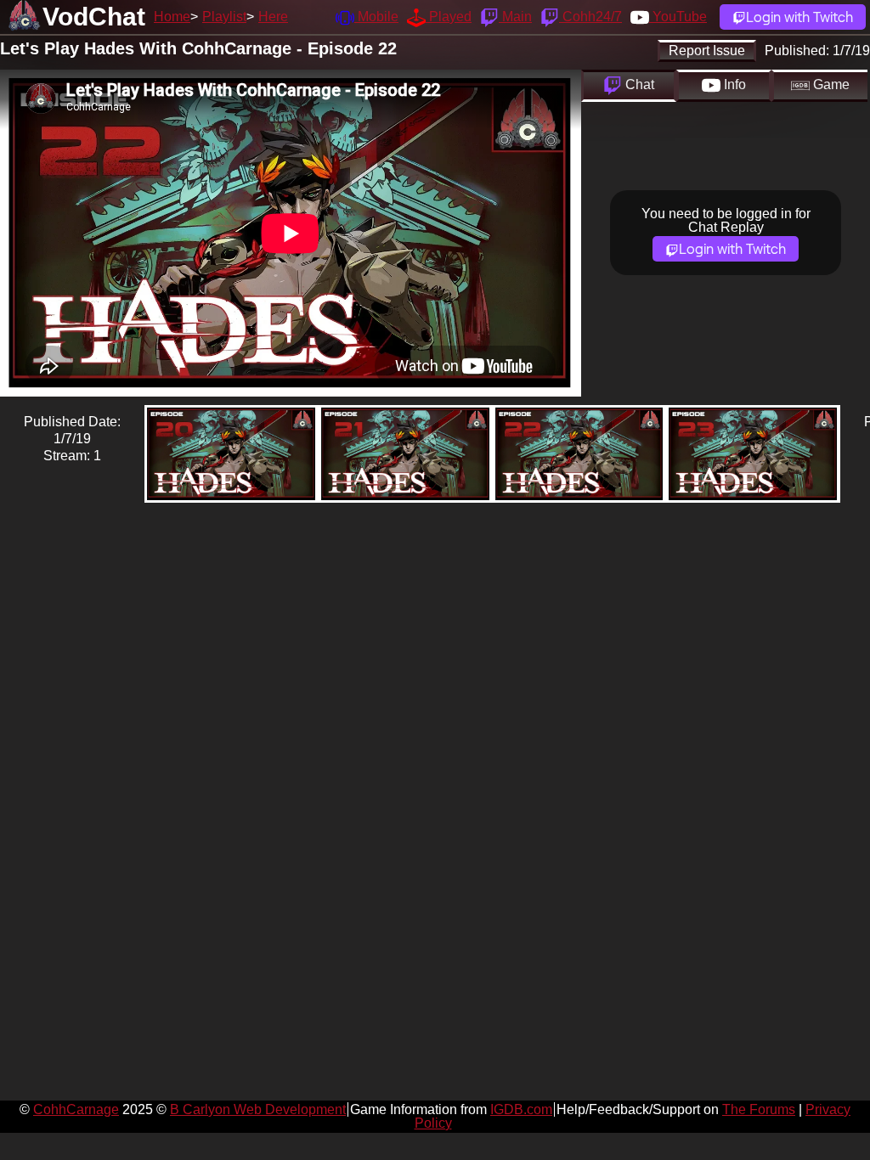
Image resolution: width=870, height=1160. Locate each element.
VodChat (93, 17)
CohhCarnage (76, 1109)
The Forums (758, 1109)
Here (273, 16)
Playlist (224, 16)
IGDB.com (521, 1109)
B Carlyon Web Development (258, 1109)
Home (172, 16)
